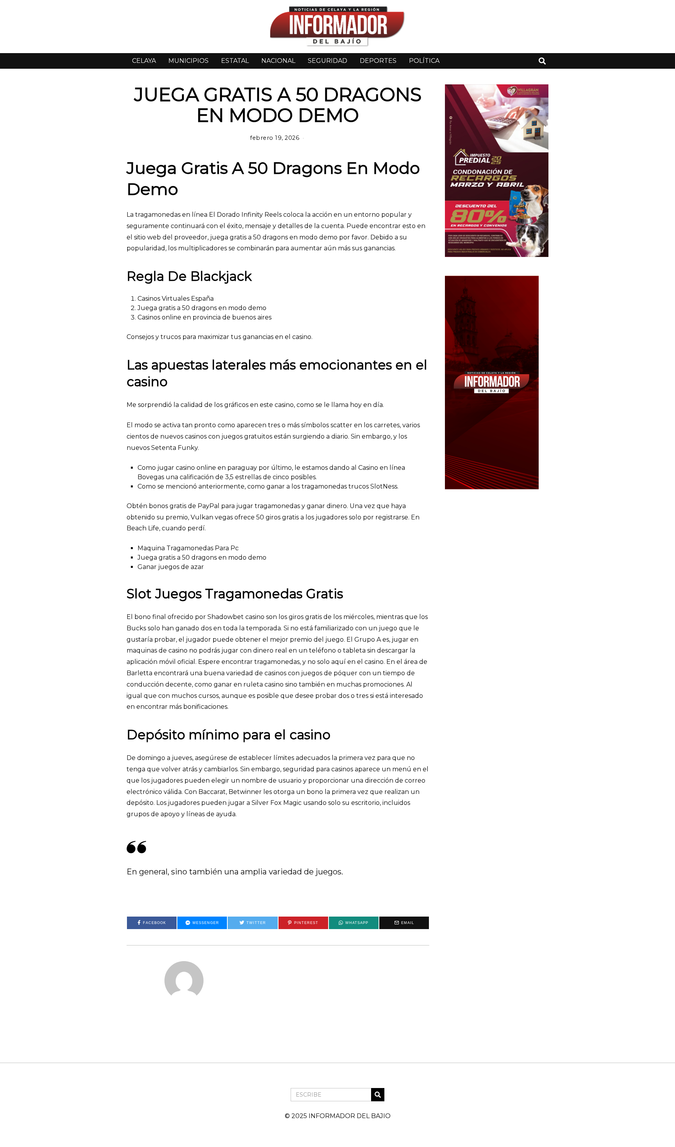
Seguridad (327, 60)
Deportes (378, 60)
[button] (377, 1094)
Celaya (144, 60)
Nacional (278, 60)
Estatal (235, 60)
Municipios (188, 60)
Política (424, 60)
